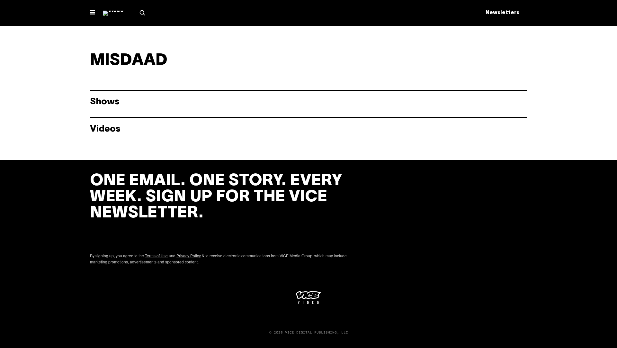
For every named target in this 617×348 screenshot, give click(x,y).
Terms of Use (156, 255)
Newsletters (502, 13)
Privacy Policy (188, 255)
